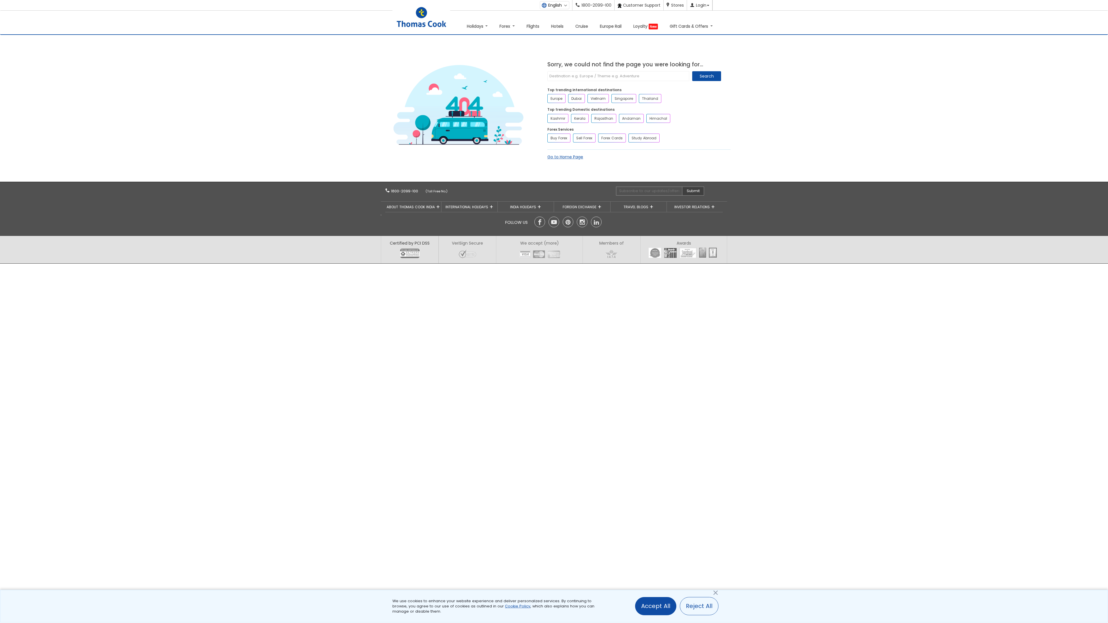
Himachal (658, 118)
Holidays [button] (475, 26)
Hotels (557, 26)
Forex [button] (505, 26)
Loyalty (645, 26)
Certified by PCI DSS (410, 243)
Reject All (699, 606)
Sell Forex (584, 138)
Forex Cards (612, 138)
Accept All (655, 606)
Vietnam (598, 98)
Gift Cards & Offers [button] (689, 26)
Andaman (631, 118)
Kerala (579, 118)
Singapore (624, 98)
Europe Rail (611, 26)
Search (707, 76)
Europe (556, 98)
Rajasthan (603, 118)
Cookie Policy (517, 606)
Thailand (650, 98)
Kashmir (558, 118)
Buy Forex (559, 138)
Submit (693, 191)
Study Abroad (644, 138)
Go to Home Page (565, 157)
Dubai (576, 98)
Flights (533, 26)
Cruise (581, 26)
